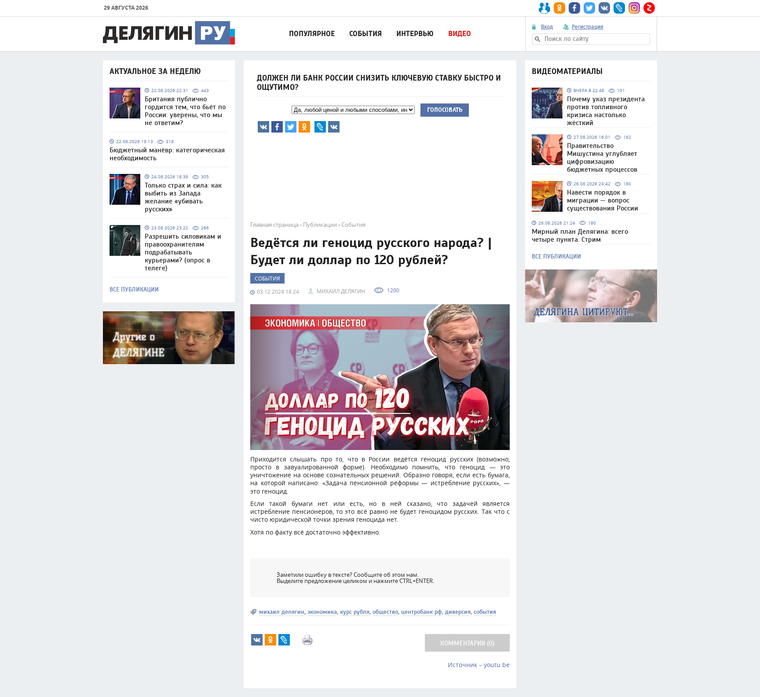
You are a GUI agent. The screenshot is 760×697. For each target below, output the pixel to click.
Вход (547, 27)
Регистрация (587, 27)
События (365, 33)
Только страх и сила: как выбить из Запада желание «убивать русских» (183, 197)
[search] (537, 39)
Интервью (415, 33)
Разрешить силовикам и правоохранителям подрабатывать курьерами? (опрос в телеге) (183, 252)
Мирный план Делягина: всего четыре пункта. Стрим (580, 235)
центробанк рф (421, 612)
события (485, 612)
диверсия (458, 612)
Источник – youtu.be (479, 664)
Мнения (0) (334, 127)
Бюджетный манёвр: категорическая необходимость (167, 154)
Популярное (312, 33)
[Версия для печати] (307, 639)
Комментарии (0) (467, 643)
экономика (322, 612)
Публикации (320, 225)
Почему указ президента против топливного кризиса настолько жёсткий (606, 111)
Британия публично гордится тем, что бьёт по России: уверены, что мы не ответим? (185, 111)
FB (277, 127)
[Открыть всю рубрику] (591, 295)
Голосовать (444, 110)
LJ (320, 127)
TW (290, 127)
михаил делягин (281, 612)
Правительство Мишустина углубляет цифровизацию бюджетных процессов (602, 157)
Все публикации (134, 289)
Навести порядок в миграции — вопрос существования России (602, 200)
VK (263, 127)
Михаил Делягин (341, 291)
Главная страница (274, 225)
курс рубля (354, 612)
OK (304, 127)
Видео (459, 33)
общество (385, 612)
